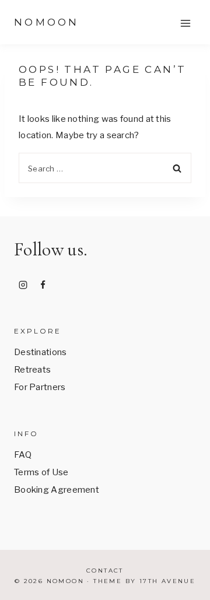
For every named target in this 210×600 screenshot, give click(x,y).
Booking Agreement (56, 490)
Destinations (40, 352)
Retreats (32, 369)
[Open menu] (185, 23)
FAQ (23, 455)
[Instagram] (23, 284)
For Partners (40, 387)
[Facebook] (43, 284)
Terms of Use (41, 472)
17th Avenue (167, 581)
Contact (105, 570)
